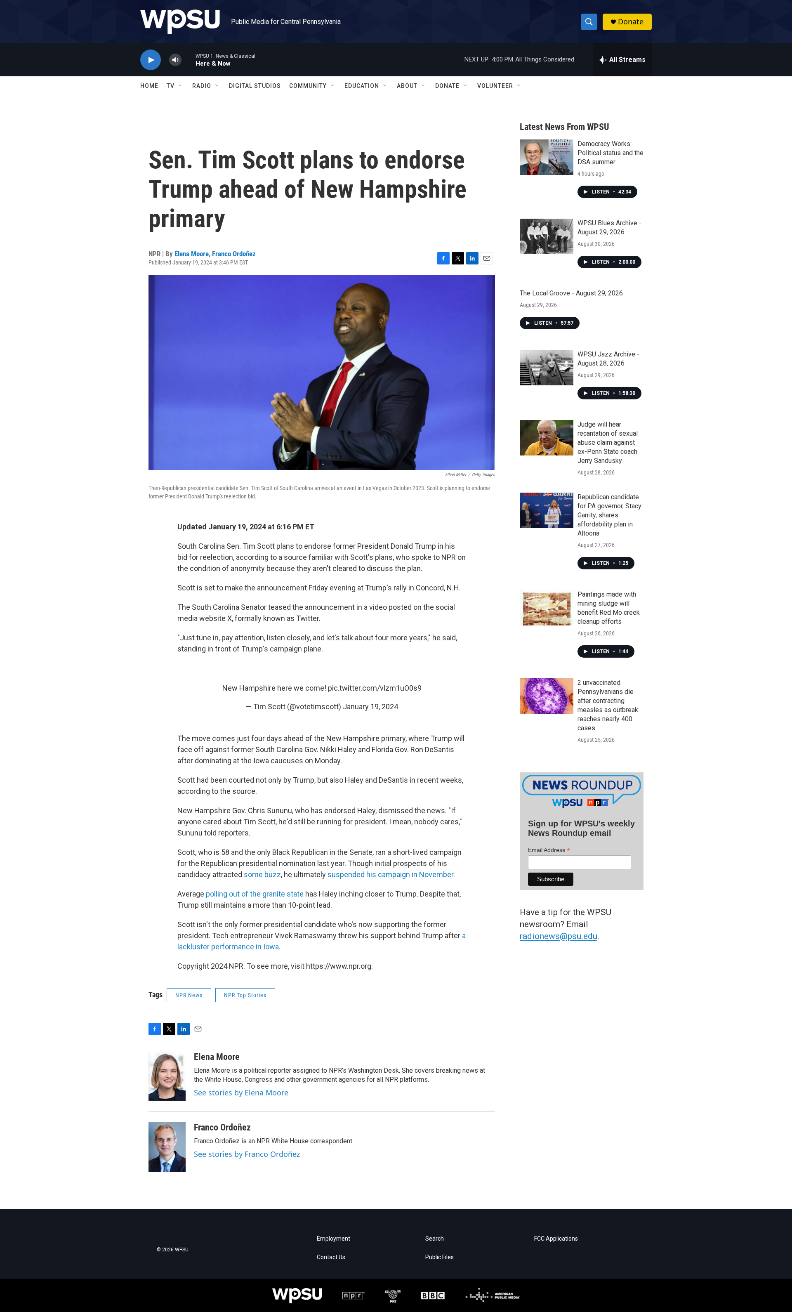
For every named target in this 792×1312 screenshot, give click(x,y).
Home (149, 86)
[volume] (175, 60)
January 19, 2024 (370, 706)
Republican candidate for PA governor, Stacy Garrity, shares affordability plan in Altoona (609, 515)
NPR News (189, 995)
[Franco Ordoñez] (167, 1147)
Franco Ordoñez (234, 254)
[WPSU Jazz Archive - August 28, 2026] (546, 367)
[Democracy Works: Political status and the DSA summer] (546, 157)
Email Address (549, 850)
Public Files (439, 1257)
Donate (631, 21)
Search (434, 1239)
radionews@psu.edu (558, 936)
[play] (150, 60)
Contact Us (331, 1257)
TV (170, 86)
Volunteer (495, 86)
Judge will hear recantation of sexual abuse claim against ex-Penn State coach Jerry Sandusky (608, 442)
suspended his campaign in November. (391, 874)
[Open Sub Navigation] (180, 86)
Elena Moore (191, 254)
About (407, 86)
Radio (201, 86)
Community (308, 86)
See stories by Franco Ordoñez (247, 1154)
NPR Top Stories (245, 995)
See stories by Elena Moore (241, 1092)
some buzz (262, 874)
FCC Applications (556, 1239)
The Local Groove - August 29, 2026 (571, 293)
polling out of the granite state (255, 894)
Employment (333, 1239)
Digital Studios (255, 86)
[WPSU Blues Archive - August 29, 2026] (546, 236)
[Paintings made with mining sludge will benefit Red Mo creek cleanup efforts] (546, 607)
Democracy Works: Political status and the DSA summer (611, 153)
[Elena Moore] (167, 1076)
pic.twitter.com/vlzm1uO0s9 (375, 688)
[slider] (188, 59)
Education (361, 86)
